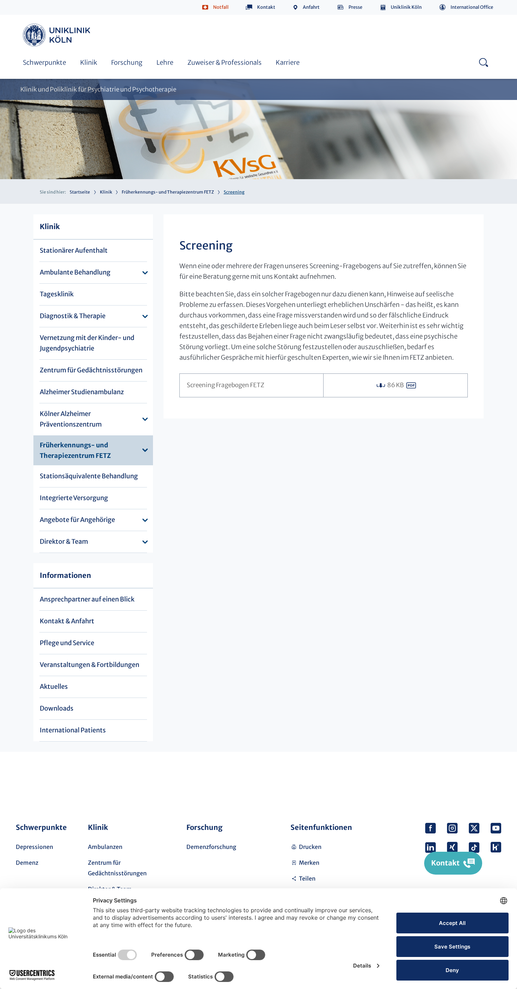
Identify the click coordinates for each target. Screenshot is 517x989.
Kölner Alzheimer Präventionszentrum (71, 419)
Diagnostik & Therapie (73, 316)
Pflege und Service (67, 643)
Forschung (126, 62)
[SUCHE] (483, 62)
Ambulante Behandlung (75, 272)
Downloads (57, 708)
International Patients (73, 730)
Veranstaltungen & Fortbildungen (89, 665)
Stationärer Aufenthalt (74, 250)
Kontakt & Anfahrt (67, 621)
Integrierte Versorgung (74, 498)
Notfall (221, 7)
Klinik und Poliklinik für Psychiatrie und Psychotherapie (98, 90)
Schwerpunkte (44, 62)
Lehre (165, 62)
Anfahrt (311, 7)
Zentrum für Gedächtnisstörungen (91, 370)
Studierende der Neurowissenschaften (388, 24)
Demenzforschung (211, 846)
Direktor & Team (64, 541)
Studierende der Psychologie (218, 24)
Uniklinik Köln (406, 7)
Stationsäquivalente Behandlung (224, 24)
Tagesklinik (57, 294)
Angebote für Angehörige (77, 520)
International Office (472, 7)
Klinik (88, 62)
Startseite (80, 192)
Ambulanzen (105, 846)
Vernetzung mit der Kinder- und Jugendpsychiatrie (87, 343)
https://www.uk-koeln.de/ (57, 35)
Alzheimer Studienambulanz (82, 392)
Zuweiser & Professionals (224, 62)
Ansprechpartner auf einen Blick (87, 599)
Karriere (288, 62)
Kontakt (266, 7)
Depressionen (34, 846)
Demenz (27, 862)
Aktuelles (54, 686)
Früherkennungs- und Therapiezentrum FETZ (168, 192)
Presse (355, 7)
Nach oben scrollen (493, 781)
